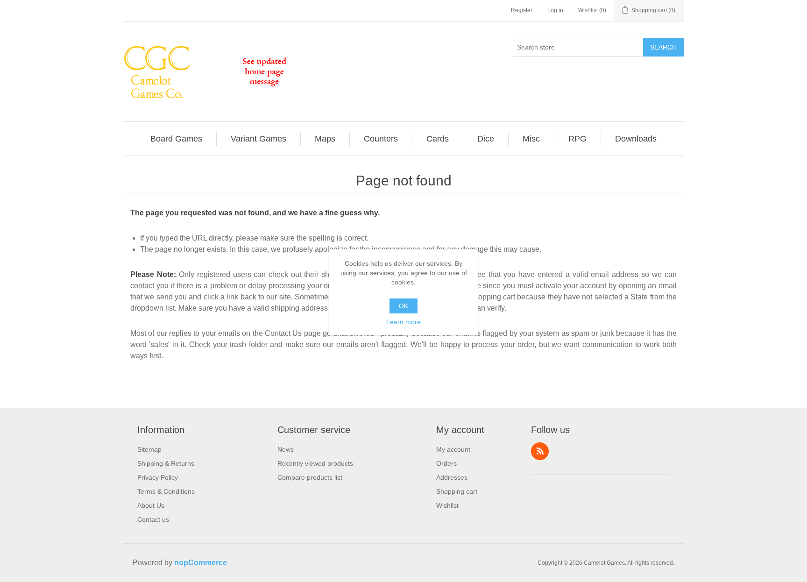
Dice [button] (485, 138)
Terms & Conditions (166, 491)
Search (663, 47)
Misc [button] (531, 138)
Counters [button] (381, 138)
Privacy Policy (157, 477)
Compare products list (309, 477)
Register (521, 10)
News (285, 449)
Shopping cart (456, 491)
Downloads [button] (636, 138)
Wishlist (447, 505)
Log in (555, 10)
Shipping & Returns (165, 463)
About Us (150, 505)
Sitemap (149, 449)
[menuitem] (176, 139)
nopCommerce (200, 563)
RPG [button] (577, 138)
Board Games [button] (176, 138)
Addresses (451, 477)
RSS (540, 451)
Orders (446, 463)
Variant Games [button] (258, 138)
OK (403, 306)
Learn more (403, 322)
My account (453, 449)
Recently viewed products (315, 463)
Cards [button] (437, 138)
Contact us (153, 519)
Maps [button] (325, 138)
